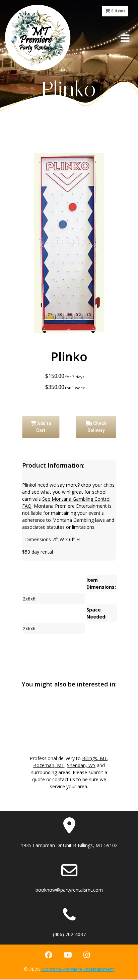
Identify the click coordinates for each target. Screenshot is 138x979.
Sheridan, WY (81, 765)
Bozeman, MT (48, 765)
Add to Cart (43, 426)
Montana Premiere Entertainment (77, 969)
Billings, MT (94, 758)
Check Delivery (97, 426)
